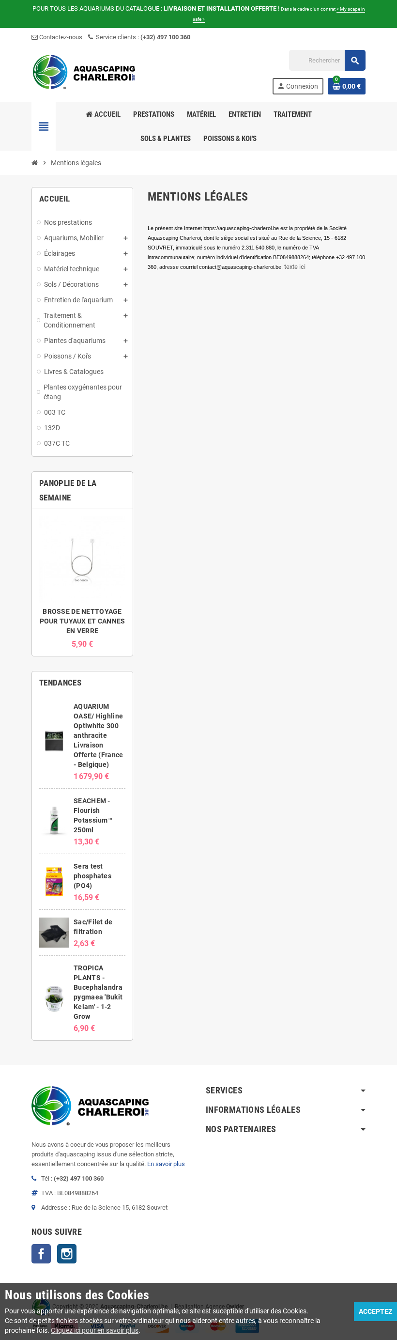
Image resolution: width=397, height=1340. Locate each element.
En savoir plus (166, 1164)
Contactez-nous (60, 37)
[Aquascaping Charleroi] (84, 71)
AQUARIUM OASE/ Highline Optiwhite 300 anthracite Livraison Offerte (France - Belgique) (98, 735)
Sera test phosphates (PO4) (92, 875)
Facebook (41, 1253)
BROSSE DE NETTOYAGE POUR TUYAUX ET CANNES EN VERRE (82, 621)
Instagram (66, 1253)
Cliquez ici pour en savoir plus (94, 1330)
